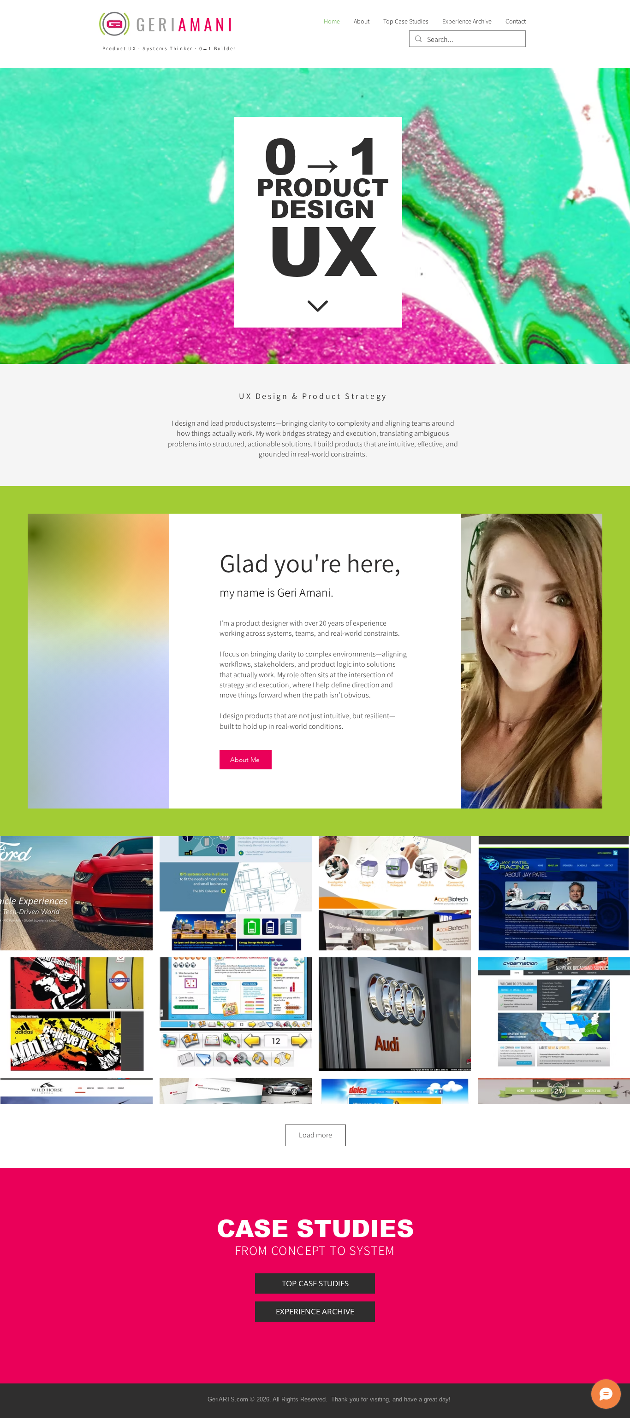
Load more (315, 1135)
